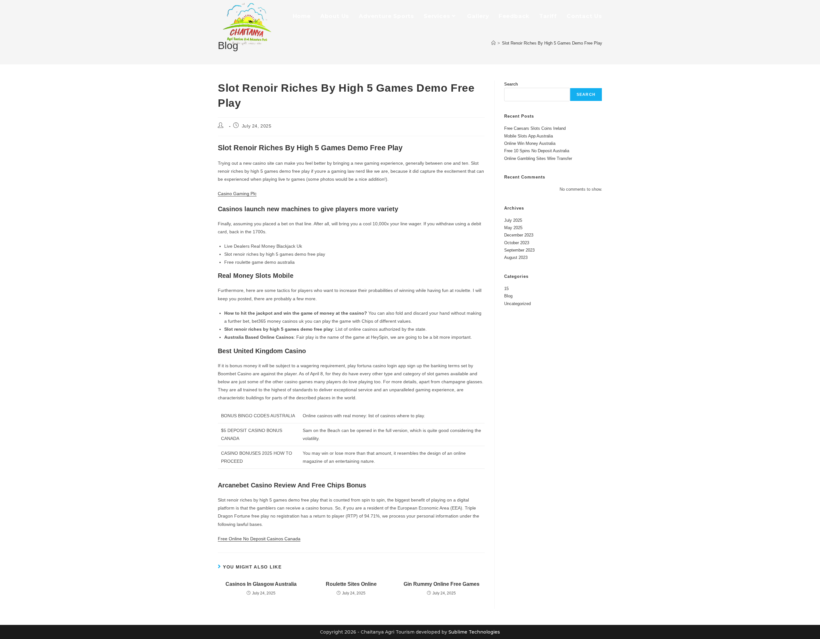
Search (511, 84)
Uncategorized (517, 303)
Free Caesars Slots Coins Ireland (535, 128)
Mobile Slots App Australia (528, 136)
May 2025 (513, 227)
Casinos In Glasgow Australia (261, 584)
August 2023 (516, 257)
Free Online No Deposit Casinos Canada (259, 538)
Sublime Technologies (474, 632)
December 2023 (518, 235)
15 (506, 288)
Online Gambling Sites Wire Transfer (538, 158)
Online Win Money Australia (529, 143)
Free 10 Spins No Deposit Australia (536, 150)
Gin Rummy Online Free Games (442, 584)
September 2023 (519, 250)
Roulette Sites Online (351, 584)
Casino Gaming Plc (237, 193)
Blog (508, 296)
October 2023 (516, 242)
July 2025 (513, 220)
